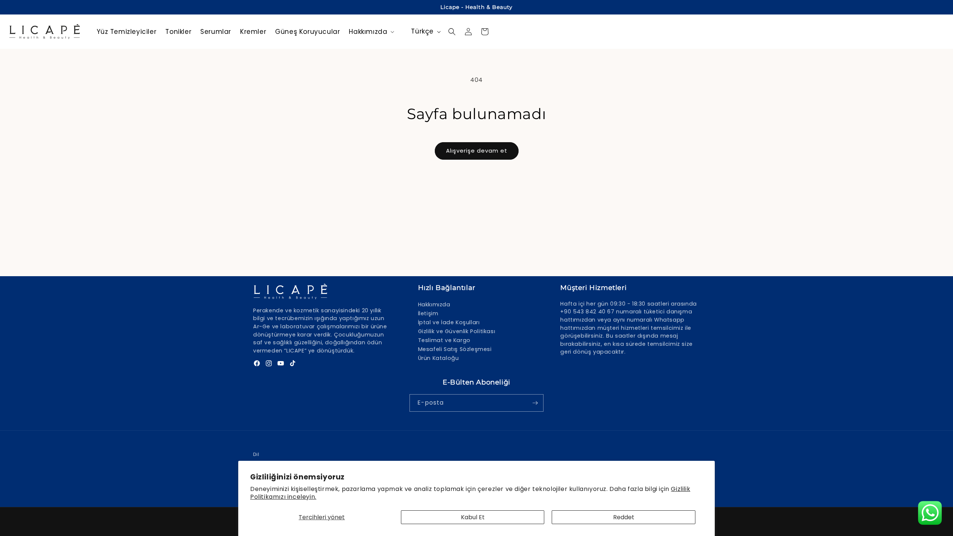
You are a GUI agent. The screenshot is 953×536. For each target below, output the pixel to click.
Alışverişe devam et (476, 150)
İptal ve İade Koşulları (449, 322)
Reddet (623, 517)
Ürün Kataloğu (438, 358)
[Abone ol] (535, 403)
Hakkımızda (434, 304)
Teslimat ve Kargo (444, 340)
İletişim (428, 313)
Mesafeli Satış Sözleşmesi (455, 349)
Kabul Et (473, 517)
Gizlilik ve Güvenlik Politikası (456, 331)
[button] (370, 31)
